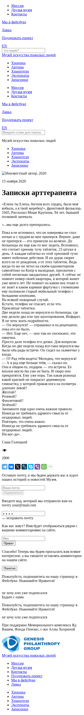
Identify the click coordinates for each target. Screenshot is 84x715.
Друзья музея (21, 10)
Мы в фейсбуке (23, 680)
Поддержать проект (26, 676)
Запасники (19, 80)
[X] (18, 467)
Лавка (6, 30)
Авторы (17, 67)
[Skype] (31, 467)
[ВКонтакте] (11, 467)
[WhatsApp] (44, 467)
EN (4, 46)
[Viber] (37, 467)
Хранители (20, 71)
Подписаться (13, 492)
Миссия (17, 6)
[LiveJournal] (24, 467)
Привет (9, 543)
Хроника (18, 63)
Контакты (19, 14)
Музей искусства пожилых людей (29, 55)
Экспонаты (20, 75)
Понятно (9, 568)
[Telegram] (4, 467)
